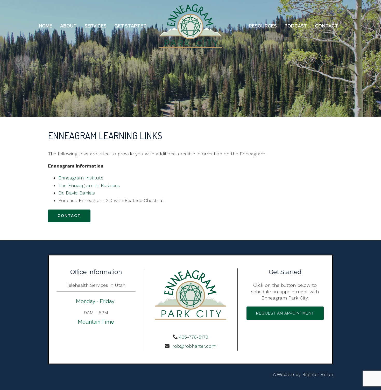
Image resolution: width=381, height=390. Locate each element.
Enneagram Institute (80, 177)
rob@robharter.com (193, 346)
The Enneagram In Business (89, 185)
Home (45, 26)
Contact (326, 26)
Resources (263, 26)
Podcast (296, 26)
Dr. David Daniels (76, 193)
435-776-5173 (193, 337)
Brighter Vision (317, 374)
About (68, 26)
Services (95, 26)
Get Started (130, 26)
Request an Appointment (285, 313)
